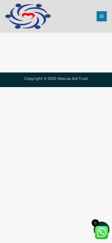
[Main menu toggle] (102, 16)
